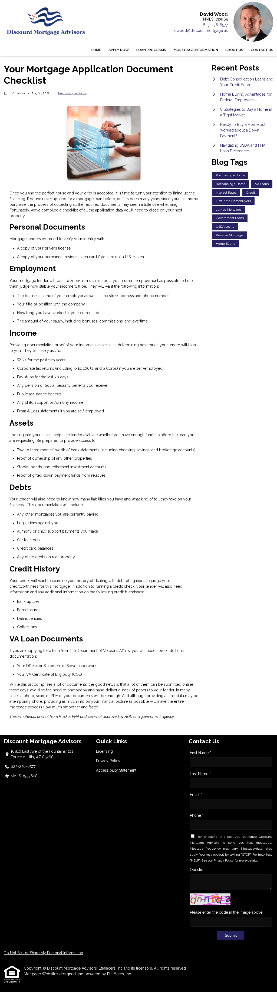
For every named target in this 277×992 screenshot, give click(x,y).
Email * (196, 794)
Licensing (104, 751)
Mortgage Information (196, 50)
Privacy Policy (108, 761)
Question (198, 869)
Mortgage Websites (41, 974)
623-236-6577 (215, 25)
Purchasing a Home (72, 93)
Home (96, 50)
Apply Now (118, 50)
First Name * (200, 753)
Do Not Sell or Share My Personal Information (43, 953)
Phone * (196, 815)
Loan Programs (151, 50)
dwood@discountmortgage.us (201, 30)
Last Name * (200, 774)
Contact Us (262, 50)
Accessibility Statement (116, 770)
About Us (234, 50)
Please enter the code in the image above (226, 912)
